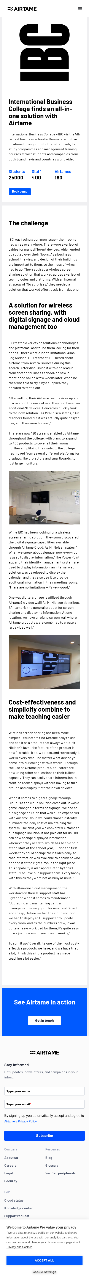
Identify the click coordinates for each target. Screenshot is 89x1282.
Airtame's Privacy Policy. (20, 1121)
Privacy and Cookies (19, 1247)
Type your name (18, 1091)
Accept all (44, 1260)
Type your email (18, 1104)
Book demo (19, 191)
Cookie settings (45, 1272)
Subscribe (44, 1136)
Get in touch (44, 1020)
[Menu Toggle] (80, 8)
